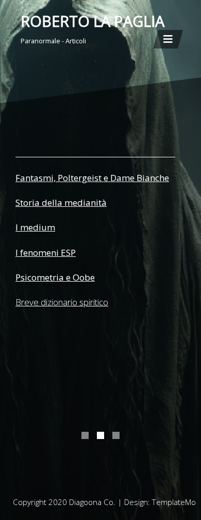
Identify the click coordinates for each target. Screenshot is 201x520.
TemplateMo (174, 502)
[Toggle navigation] (168, 39)
